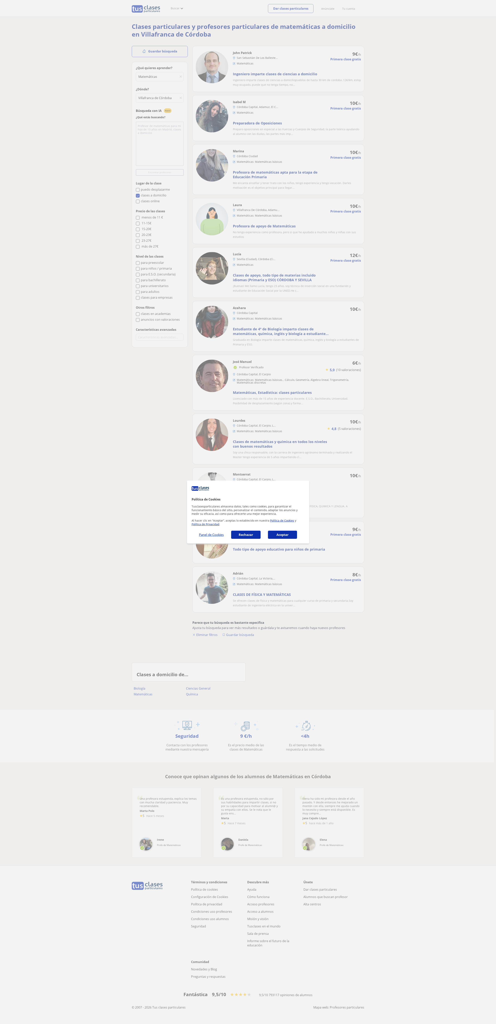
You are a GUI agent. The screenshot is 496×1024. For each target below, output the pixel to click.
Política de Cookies (282, 520)
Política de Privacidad (205, 524)
